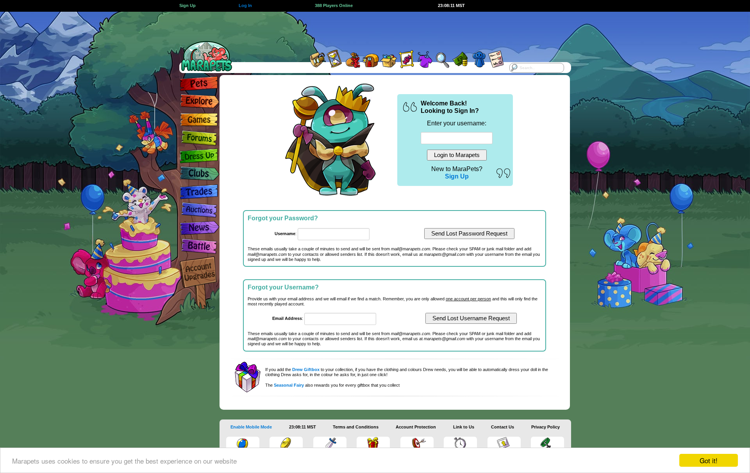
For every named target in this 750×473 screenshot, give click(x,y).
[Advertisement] (368, 29)
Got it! (709, 460)
